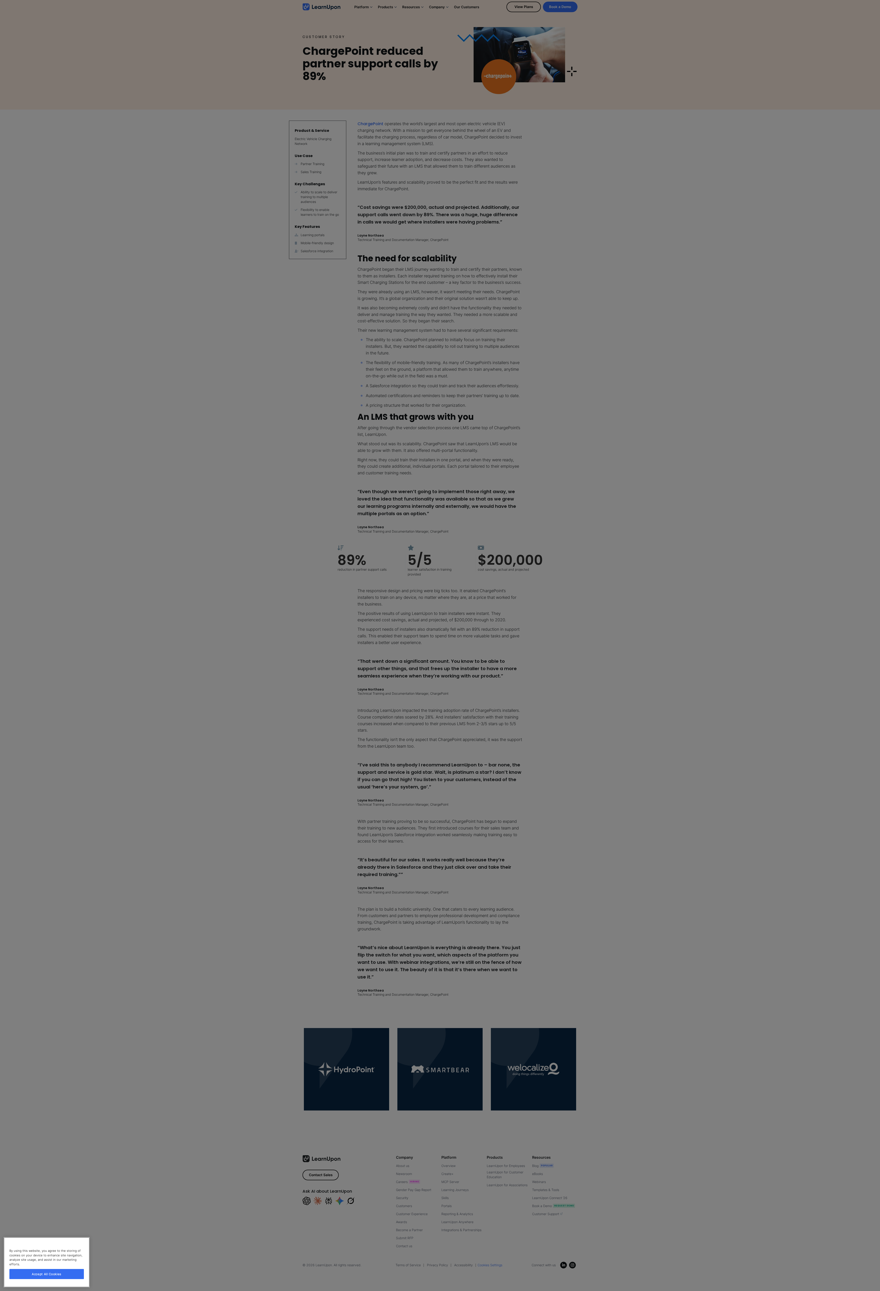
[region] (47, 1262)
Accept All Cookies (46, 1274)
